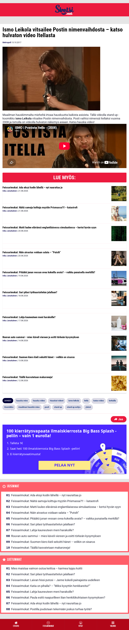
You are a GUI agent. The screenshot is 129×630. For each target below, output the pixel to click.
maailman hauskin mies (29, 407)
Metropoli (7, 42)
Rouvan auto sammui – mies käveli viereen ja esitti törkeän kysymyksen (41, 337)
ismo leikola (73, 400)
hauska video (39, 400)
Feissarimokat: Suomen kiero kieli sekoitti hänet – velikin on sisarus (39, 357)
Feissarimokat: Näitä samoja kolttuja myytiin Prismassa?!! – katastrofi (40, 207)
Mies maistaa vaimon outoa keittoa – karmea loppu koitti (46, 568)
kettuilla (112, 400)
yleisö (88, 407)
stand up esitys (74, 407)
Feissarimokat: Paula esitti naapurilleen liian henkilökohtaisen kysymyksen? (58, 597)
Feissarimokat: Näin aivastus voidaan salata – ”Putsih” (32, 252)
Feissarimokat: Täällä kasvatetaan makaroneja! (28, 377)
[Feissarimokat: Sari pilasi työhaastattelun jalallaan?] (118, 298)
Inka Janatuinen (10, 191)
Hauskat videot (56, 400)
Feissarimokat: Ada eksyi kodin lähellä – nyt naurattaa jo (32, 187)
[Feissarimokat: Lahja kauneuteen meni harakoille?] (118, 323)
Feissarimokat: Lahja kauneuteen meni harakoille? (29, 317)
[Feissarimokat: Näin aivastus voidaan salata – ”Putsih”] (118, 258)
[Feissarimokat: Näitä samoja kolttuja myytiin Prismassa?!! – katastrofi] (118, 213)
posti (47, 407)
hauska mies (22, 400)
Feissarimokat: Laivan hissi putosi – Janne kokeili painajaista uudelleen (55, 580)
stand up (58, 407)
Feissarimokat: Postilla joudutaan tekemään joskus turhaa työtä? (51, 609)
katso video (98, 400)
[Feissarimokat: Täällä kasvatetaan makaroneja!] (118, 383)
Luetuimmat (14, 559)
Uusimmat (13, 486)
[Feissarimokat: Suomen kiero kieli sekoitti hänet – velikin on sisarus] (118, 363)
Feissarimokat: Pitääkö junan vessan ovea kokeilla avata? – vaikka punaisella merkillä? (49, 272)
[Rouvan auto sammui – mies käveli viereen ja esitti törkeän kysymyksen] (118, 343)
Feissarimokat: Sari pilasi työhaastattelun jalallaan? (30, 292)
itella (86, 400)
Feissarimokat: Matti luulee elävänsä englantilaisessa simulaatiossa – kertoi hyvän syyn (49, 227)
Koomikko (8, 407)
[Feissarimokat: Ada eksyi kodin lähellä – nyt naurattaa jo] (118, 193)
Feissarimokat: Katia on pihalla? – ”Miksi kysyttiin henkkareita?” (50, 586)
